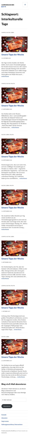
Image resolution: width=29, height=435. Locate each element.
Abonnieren (6, 406)
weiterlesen (5, 76)
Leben (12, 32)
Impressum (5, 421)
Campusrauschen (7, 5)
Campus (3, 32)
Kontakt (3, 415)
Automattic (4, 432)
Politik (13, 83)
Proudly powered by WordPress (8, 430)
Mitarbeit (4, 418)
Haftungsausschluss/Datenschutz (11, 424)
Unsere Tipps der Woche (12, 54)
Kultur (8, 32)
